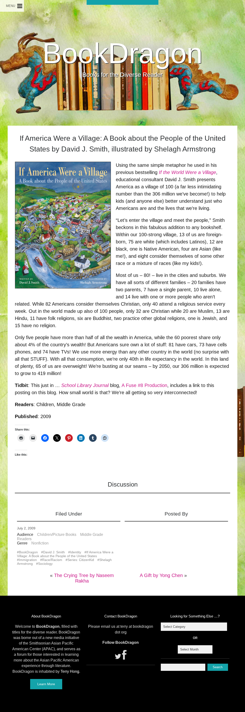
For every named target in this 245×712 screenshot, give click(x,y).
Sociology (45, 564)
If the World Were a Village (187, 172)
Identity (75, 552)
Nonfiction (40, 543)
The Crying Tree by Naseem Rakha (84, 578)
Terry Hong (70, 671)
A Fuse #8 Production (144, 385)
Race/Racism (52, 560)
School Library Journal (85, 385)
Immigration (28, 560)
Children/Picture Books (56, 535)
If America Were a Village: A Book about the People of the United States (65, 554)
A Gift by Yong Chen (161, 575)
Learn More (46, 684)
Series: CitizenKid (80, 560)
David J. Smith (54, 552)
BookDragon (123, 53)
